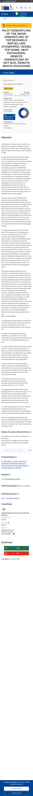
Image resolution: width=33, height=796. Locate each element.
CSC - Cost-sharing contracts (10, 498)
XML (17, 548)
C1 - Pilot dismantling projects (10, 479)
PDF (17, 553)
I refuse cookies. (16, 793)
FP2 (5, 18)
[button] (21, 8)
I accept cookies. (16, 788)
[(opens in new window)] (7, 7)
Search (25, 8)
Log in (17, 8)
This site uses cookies (11, 782)
